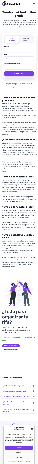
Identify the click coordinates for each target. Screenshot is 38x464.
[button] (32, 429)
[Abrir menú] (34, 3)
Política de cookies (12, 461)
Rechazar (19, 452)
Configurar (19, 457)
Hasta (6, 55)
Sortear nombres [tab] (26, 39)
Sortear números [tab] (12, 39)
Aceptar (19, 447)
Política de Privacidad (24, 461)
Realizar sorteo (19, 73)
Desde (6, 46)
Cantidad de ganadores (12, 63)
